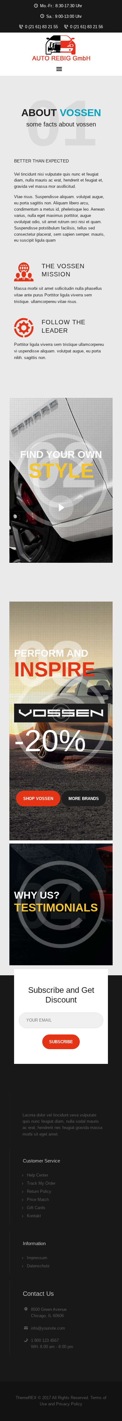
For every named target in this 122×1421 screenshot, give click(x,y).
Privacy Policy (69, 1404)
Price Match (38, 1199)
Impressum (37, 1257)
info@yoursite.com (48, 1328)
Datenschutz (38, 1266)
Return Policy (39, 1191)
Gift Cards (36, 1207)
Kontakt (34, 1215)
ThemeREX (26, 1397)
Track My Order (41, 1183)
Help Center (37, 1175)
